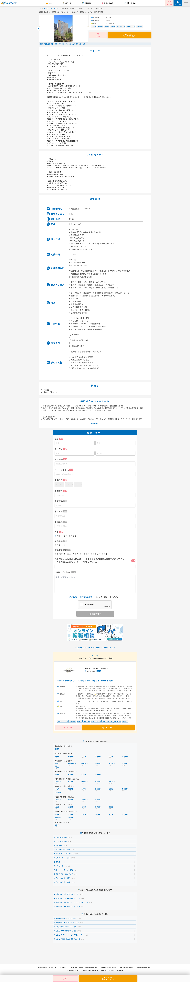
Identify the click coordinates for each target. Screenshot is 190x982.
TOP (50, 3)
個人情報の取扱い (87, 597)
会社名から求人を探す (144, 967)
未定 (106, 554)
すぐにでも (61, 554)
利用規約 (73, 597)
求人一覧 (68, 3)
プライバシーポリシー (107, 970)
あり (58, 545)
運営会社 (120, 970)
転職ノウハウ (108, 3)
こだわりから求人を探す (126, 967)
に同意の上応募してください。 (94, 597)
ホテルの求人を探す (76, 967)
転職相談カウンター (74, 970)
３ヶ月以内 (73, 554)
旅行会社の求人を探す (46, 967)
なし (65, 545)
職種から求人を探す (92, 967)
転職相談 (88, 3)
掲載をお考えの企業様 (90, 970)
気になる (169, 4)
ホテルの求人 (54, 8)
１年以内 (96, 554)
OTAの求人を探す (61, 967)
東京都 (46, 8)
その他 (74, 536)
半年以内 (85, 554)
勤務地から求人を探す (108, 967)
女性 (65, 536)
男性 (58, 536)
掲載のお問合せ (131, 3)
